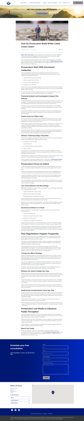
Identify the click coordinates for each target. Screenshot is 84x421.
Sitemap (45, 413)
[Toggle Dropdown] (28, 3)
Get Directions (14, 402)
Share (61, 49)
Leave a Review (14, 400)
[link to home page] (8, 3)
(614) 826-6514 (15, 394)
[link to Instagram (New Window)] (15, 410)
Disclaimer (50, 413)
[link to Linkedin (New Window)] (19, 410)
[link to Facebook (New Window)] (12, 410)
